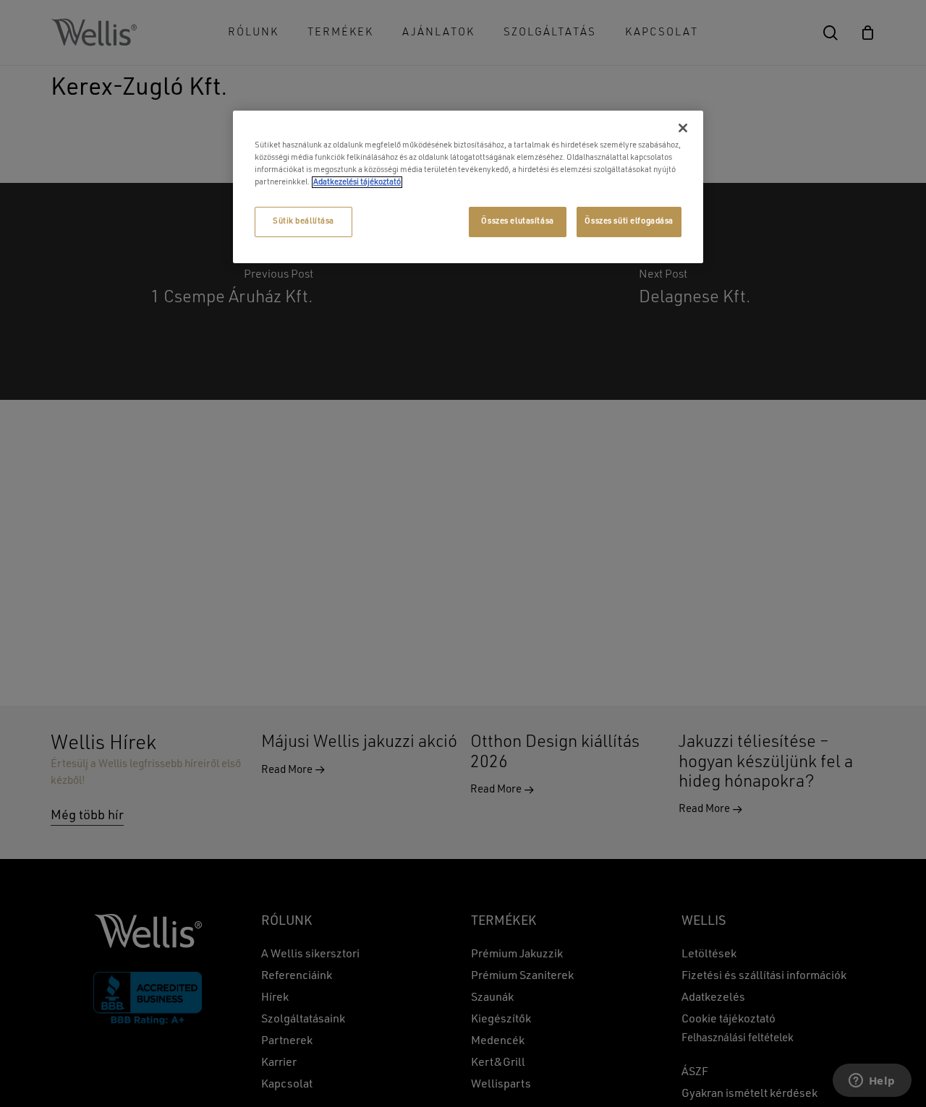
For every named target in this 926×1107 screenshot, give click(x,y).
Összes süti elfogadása (629, 221)
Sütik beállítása (303, 221)
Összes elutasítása (517, 221)
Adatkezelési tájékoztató (357, 182)
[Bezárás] (683, 128)
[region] (468, 187)
